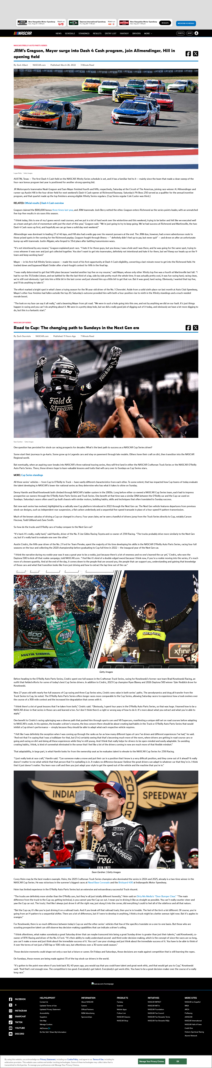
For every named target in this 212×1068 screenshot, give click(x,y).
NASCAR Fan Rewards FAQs (158, 1021)
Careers (84, 1006)
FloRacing (188, 1013)
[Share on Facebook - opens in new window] (188, 55)
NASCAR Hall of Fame (193, 1024)
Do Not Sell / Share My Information (53, 1032)
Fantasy (124, 33)
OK (178, 1061)
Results (165, 23)
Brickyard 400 (126, 882)
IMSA (187, 1006)
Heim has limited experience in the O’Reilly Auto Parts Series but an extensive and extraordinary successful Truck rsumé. (76, 889)
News (58, 33)
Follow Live (121, 1013)
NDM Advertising (87, 1013)
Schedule (70, 33)
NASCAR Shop (122, 1021)
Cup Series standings (32, 475)
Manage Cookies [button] (46, 1024)
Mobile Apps (122, 1009)
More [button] (147, 33)
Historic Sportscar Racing (194, 1032)
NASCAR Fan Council (156, 1013)
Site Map (43, 1021)
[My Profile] (196, 33)
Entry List (110, 33)
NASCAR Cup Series (22, 323)
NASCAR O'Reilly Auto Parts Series (30, 46)
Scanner (120, 1006)
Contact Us (44, 1002)
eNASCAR (188, 1017)
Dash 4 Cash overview (52, 203)
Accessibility (44, 1013)
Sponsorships (86, 1017)
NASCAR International (193, 1021)
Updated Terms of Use (48, 1006)
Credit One (189, 1028)
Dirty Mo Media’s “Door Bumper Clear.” (157, 896)
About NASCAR (87, 1002)
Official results (32, 203)
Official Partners (87, 1009)
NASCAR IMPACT (154, 1002)
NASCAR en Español (192, 1002)
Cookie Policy (72, 1059)
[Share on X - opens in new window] (195, 55)
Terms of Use (98, 1059)
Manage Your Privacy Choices (151, 1061)
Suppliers (43, 1017)
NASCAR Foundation (156, 1009)
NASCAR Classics (123, 1017)
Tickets (181, 33)
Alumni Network (191, 1036)
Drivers (136, 33)
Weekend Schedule (186, 23)
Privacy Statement (48, 1059)
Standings (84, 33)
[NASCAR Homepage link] (106, 981)
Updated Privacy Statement (50, 1009)
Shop (190, 33)
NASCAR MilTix (154, 1006)
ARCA (187, 1009)
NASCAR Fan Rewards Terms (159, 1017)
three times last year (62, 210)
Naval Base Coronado (99, 882)
